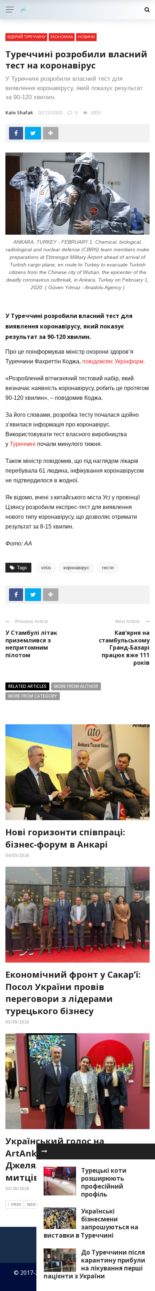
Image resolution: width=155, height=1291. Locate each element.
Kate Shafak (19, 112)
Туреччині (23, 444)
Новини (86, 36)
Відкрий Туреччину (26, 36)
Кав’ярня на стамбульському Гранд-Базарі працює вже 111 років (124, 648)
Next (32, 1204)
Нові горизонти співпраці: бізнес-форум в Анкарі (65, 838)
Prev (16, 1204)
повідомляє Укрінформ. (113, 361)
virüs (46, 567)
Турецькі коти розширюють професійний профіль (104, 1182)
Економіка (61, 36)
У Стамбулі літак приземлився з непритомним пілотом (31, 644)
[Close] (44, 1151)
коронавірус (76, 567)
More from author (76, 686)
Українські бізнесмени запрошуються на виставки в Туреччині (91, 1223)
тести (108, 567)
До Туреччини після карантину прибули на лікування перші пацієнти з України (94, 1264)
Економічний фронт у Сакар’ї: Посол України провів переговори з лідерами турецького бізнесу (73, 992)
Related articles (27, 686)
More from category (32, 696)
